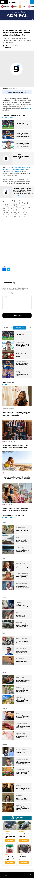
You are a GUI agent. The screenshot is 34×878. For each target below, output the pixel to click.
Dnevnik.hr (6, 6)
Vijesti (15, 6)
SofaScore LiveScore (18, 261)
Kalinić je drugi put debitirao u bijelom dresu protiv (16, 168)
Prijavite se (17, 315)
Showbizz (24, 6)
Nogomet (13, 2)
